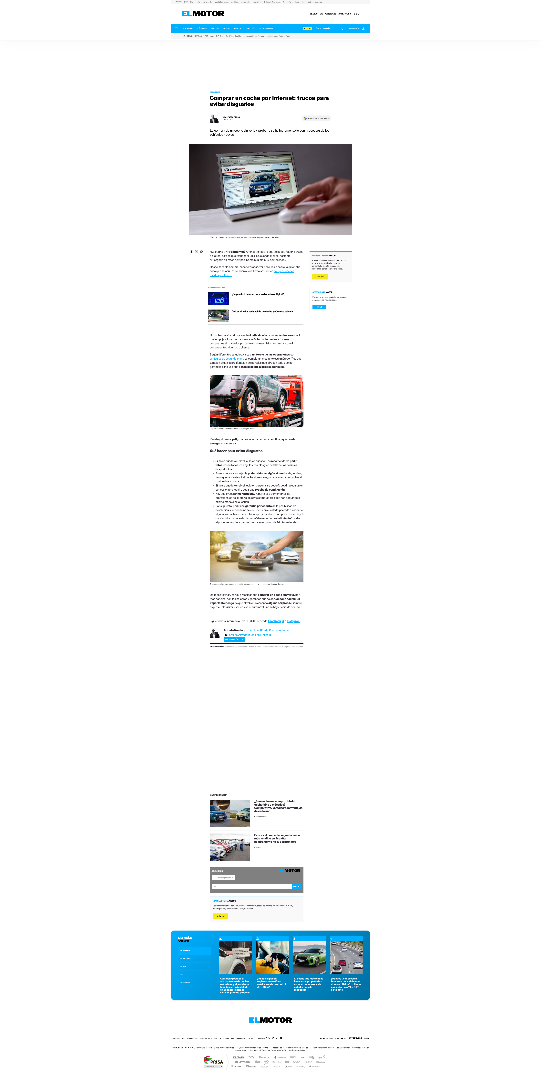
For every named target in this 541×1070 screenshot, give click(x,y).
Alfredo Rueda (232, 117)
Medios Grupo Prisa (213, 1066)
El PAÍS (238, 1057)
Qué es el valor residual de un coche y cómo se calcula (262, 311)
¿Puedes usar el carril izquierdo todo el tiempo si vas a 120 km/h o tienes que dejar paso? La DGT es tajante (346, 984)
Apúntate (220, 916)
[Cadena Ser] (356, 13)
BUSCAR (319, 307)
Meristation (314, 1066)
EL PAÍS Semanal (298, 1062)
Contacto (250, 1038)
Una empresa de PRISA (213, 1060)
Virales (237, 28)
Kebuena (318, 1062)
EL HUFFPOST (185, 959)
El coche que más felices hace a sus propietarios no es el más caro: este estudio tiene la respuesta (308, 984)
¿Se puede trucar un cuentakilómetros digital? (258, 294)
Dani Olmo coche (222, 2)
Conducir (215, 28)
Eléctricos (202, 28)
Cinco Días (276, 1062)
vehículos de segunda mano (227, 358)
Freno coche (208, 2)
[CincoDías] (330, 13)
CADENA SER (185, 982)
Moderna (250, 1066)
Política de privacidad (190, 1038)
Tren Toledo (257, 2)
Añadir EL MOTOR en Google (318, 118)
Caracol (321, 1057)
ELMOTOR (185, 951)
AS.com (301, 1057)
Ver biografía (231, 639)
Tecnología (250, 28)
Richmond (236, 1066)
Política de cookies (227, 1038)
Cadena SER (292, 1057)
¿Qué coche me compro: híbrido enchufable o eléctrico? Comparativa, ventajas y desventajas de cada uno (278, 806)
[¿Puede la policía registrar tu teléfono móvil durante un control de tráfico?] (272, 973)
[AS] (321, 13)
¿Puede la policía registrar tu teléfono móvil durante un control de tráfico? (271, 982)
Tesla (198, 2)
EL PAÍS (183, 966)
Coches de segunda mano (236, 647)
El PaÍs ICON (276, 1066)
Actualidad (188, 28)
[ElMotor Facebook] (266, 1038)
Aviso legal (176, 1038)
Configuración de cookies (209, 1038)
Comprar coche (288, 647)
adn (310, 1057)
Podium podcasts (264, 1066)
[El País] (314, 13)
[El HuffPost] (344, 13)
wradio (265, 1062)
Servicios (307, 28)
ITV (191, 2)
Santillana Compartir (280, 1057)
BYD (186, 2)
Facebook (274, 621)
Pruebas (226, 28)
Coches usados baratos (271, 647)
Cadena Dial (287, 1062)
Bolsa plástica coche (272, 2)
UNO (257, 1062)
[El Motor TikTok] (277, 1038)
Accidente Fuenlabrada (240, 2)
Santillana (265, 1057)
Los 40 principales (252, 1057)
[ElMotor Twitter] (269, 1038)
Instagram (293, 621)
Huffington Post (242, 1062)
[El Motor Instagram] (273, 1038)
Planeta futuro (307, 1062)
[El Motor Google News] (281, 1038)
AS (181, 974)
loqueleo (300, 1066)
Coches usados (254, 647)
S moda (288, 1066)
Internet (299, 647)
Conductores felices (291, 2)
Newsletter (267, 28)
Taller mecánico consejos (312, 2)
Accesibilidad (240, 1038)
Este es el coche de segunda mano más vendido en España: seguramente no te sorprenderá (277, 838)
